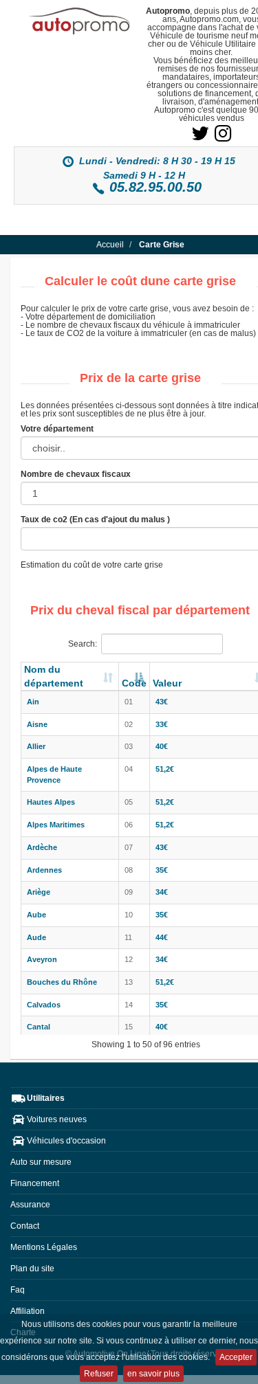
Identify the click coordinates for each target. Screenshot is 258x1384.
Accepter (235, 1357)
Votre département (57, 429)
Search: (82, 644)
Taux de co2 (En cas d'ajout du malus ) (95, 519)
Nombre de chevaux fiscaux (76, 474)
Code (134, 683)
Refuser (99, 1374)
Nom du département (53, 676)
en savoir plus (153, 1374)
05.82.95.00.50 (155, 186)
